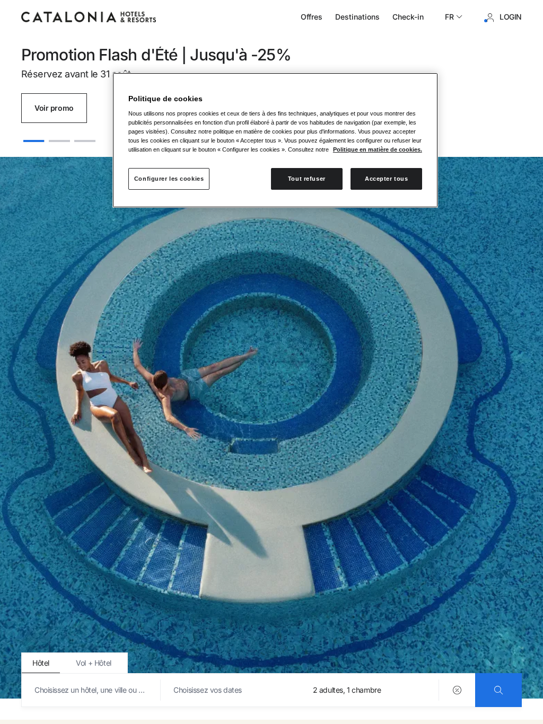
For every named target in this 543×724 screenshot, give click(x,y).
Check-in (408, 16)
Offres (311, 16)
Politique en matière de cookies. (377, 149)
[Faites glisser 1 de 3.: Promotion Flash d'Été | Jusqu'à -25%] (34, 135)
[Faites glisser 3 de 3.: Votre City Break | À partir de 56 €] (84, 135)
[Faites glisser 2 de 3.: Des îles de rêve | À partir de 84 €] (59, 135)
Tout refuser (307, 178)
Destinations (357, 16)
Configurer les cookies (169, 178)
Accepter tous (386, 178)
